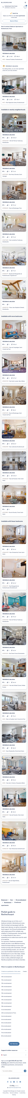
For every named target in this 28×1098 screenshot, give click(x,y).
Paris (11, 900)
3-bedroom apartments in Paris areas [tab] (10, 971)
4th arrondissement (6, 1023)
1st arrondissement (6, 1009)
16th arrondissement (6, 996)
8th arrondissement (6, 1036)
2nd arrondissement (6, 1016)
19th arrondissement (6, 1006)
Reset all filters (14, 21)
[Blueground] (14, 1078)
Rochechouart (7, 902)
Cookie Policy (22, 1092)
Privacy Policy (5, 1092)
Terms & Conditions (14, 1092)
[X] (17, 1082)
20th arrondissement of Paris (8, 1013)
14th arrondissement (6, 990)
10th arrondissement (6, 977)
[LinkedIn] (11, 1082)
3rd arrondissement (6, 1019)
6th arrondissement (6, 1029)
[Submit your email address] (25, 1071)
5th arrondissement (6, 1026)
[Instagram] (14, 1082)
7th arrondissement (6, 1032)
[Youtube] (20, 1082)
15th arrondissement (6, 993)
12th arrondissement (6, 983)
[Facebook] (8, 1082)
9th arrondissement (21, 900)
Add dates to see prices (8, 53)
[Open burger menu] (25, 2)
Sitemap (14, 1094)
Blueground (4, 900)
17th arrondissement (6, 1000)
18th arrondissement (6, 1003)
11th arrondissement (6, 980)
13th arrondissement (6, 986)
